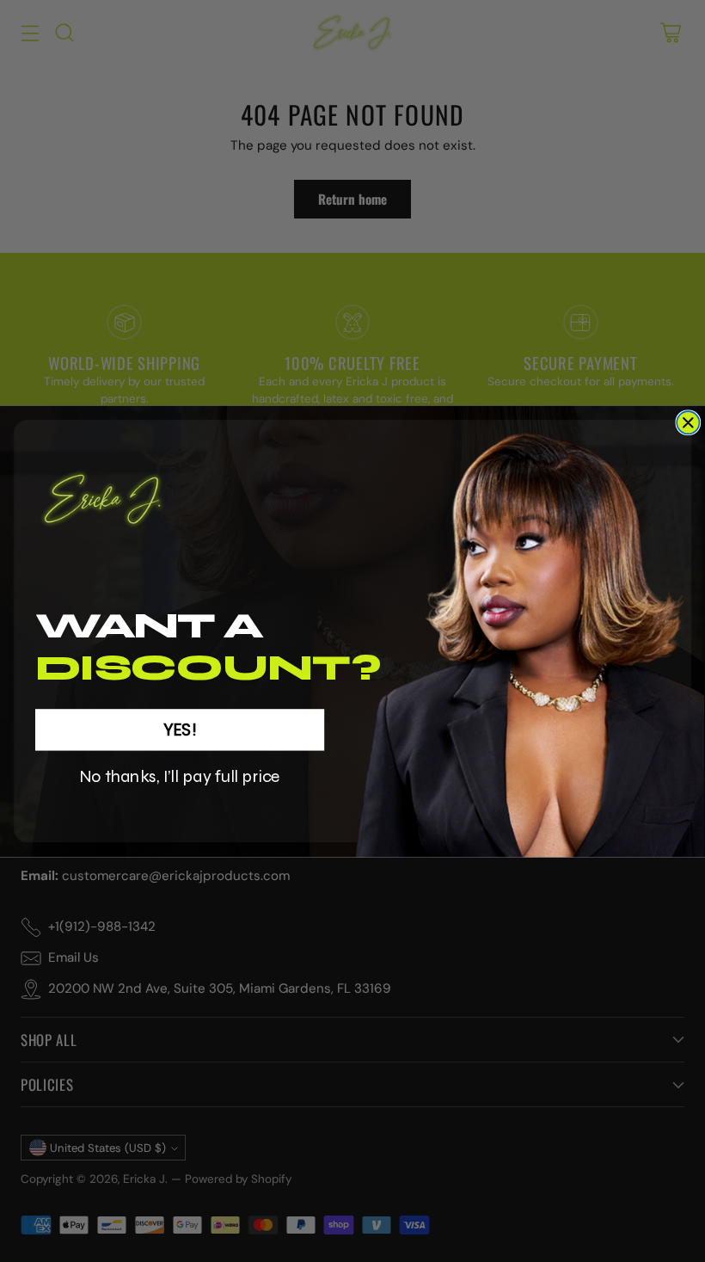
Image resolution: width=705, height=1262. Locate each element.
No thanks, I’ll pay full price (179, 776)
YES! (180, 729)
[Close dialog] (688, 422)
